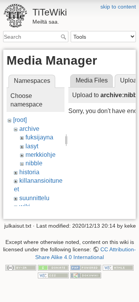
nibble (33, 163)
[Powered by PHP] (85, 267)
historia (29, 172)
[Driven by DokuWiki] (85, 275)
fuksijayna (39, 137)
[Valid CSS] (53, 275)
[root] (20, 120)
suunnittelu (34, 198)
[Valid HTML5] (118, 267)
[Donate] (53, 267)
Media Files (92, 80)
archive (29, 128)
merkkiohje (40, 154)
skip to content (118, 6)
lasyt (31, 146)
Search (64, 36)
